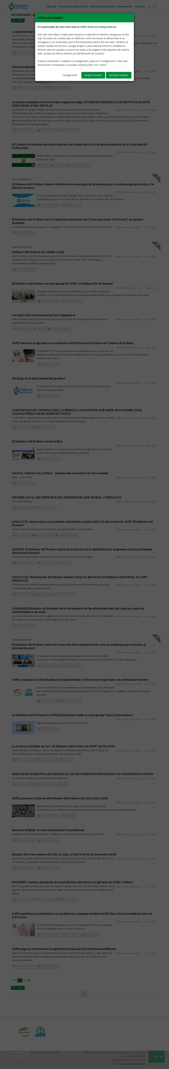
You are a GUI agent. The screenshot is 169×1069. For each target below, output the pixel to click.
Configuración (69, 75)
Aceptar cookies (93, 75)
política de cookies (96, 64)
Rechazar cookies (118, 75)
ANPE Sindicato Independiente (98, 26)
